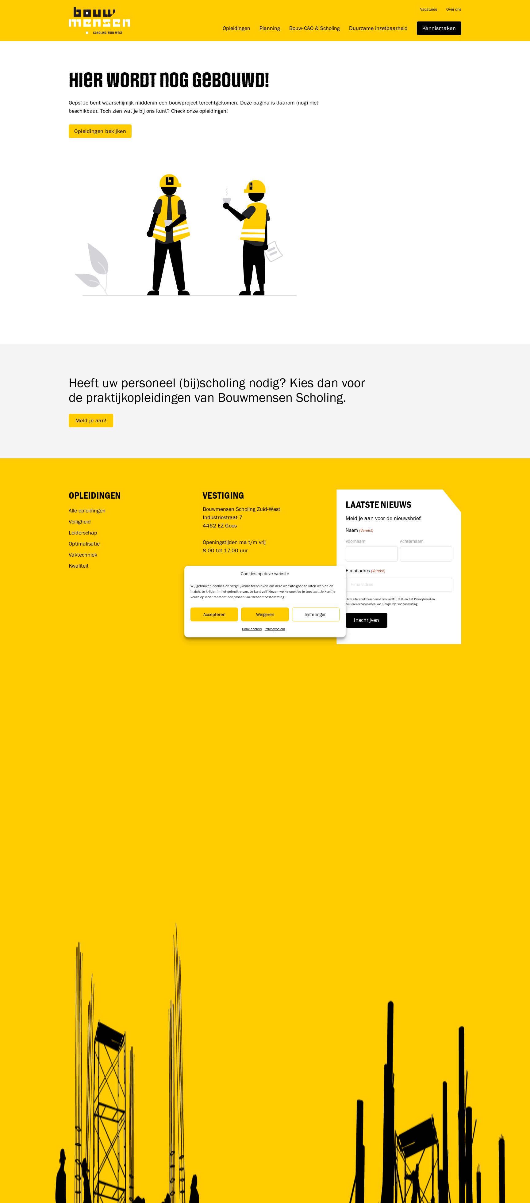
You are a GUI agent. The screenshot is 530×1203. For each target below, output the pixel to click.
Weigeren (265, 614)
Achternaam (412, 541)
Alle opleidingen (87, 510)
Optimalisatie (84, 543)
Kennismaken (439, 28)
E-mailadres (365, 570)
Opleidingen (236, 28)
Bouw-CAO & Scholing (314, 28)
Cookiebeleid (252, 629)
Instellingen (316, 614)
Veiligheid (80, 521)
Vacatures (428, 9)
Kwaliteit (79, 565)
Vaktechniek (83, 554)
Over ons (453, 9)
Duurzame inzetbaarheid (378, 28)
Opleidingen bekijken (100, 131)
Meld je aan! (91, 420)
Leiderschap (83, 532)
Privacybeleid (275, 629)
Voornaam (355, 541)
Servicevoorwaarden (363, 604)
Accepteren (214, 614)
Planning (269, 28)
